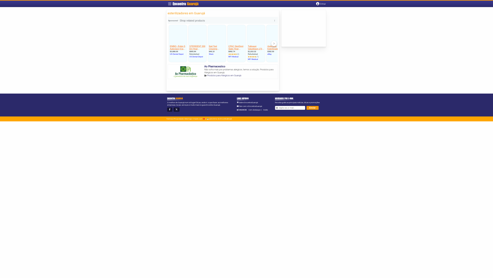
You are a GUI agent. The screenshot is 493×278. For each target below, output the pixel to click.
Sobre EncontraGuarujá (248, 102)
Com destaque (254, 110)
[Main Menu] (169, 3)
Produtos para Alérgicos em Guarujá (224, 75)
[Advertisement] (302, 28)
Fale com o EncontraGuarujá (250, 106)
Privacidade (179, 119)
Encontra (185, 3)
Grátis (265, 110)
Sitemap (188, 119)
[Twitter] (176, 109)
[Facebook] (169, 109)
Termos (169, 119)
